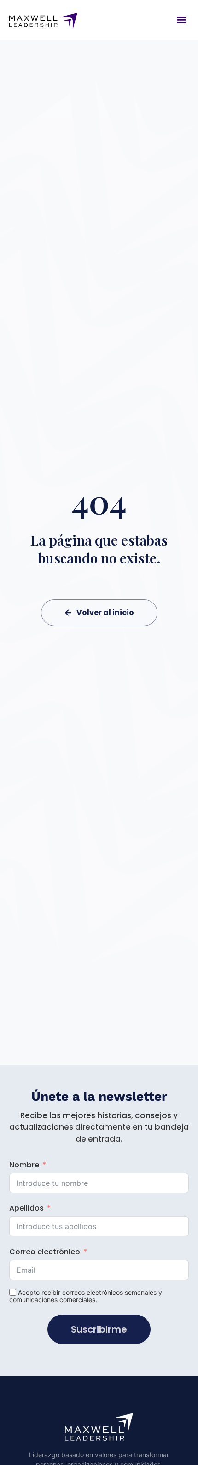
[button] (181, 20)
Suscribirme (99, 1329)
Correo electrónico (44, 1252)
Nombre (24, 1165)
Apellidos (26, 1208)
